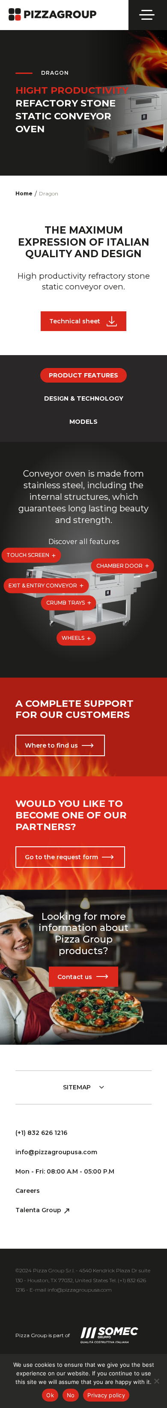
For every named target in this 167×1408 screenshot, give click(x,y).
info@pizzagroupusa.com (56, 1152)
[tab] (83, 375)
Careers (27, 1191)
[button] (31, 555)
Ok (50, 1395)
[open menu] (148, 15)
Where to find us (51, 745)
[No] (156, 1381)
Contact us (74, 977)
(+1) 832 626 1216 (41, 1133)
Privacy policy (106, 1395)
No (71, 1395)
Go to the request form (61, 857)
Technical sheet (74, 321)
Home (24, 193)
